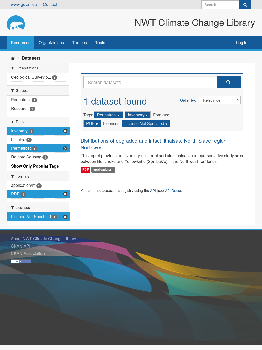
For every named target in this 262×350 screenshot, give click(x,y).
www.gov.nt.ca (24, 4)
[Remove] (119, 115)
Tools (100, 42)
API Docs (172, 190)
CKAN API (20, 246)
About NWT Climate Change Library (43, 238)
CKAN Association (28, 253)
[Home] (13, 57)
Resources (20, 42)
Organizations (51, 42)
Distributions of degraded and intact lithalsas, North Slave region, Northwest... (154, 144)
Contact (50, 4)
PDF (85, 169)
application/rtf (103, 169)
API (153, 190)
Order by (187, 100)
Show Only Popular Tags (35, 166)
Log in (241, 42)
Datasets (31, 58)
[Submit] (245, 4)
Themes (79, 42)
